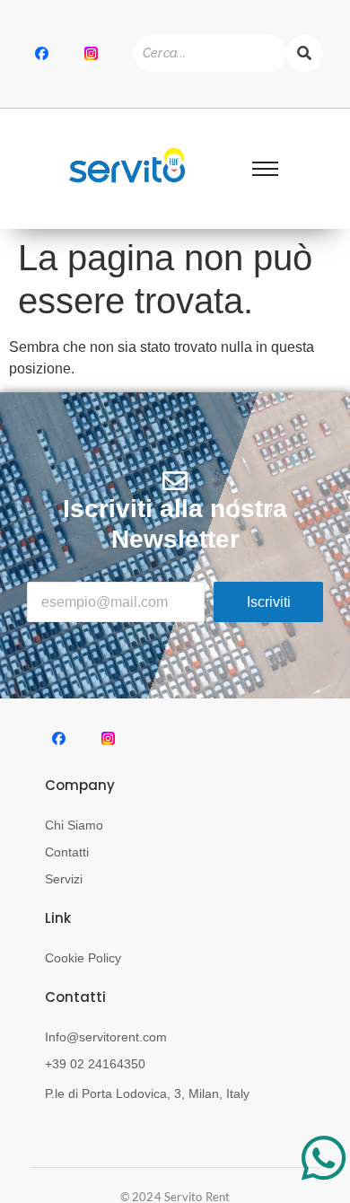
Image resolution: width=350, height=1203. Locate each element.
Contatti (67, 852)
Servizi (64, 879)
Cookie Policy (83, 958)
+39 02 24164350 (95, 1064)
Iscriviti (269, 602)
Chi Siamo (74, 825)
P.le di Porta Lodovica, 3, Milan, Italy (147, 1093)
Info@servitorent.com (106, 1037)
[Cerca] (304, 53)
